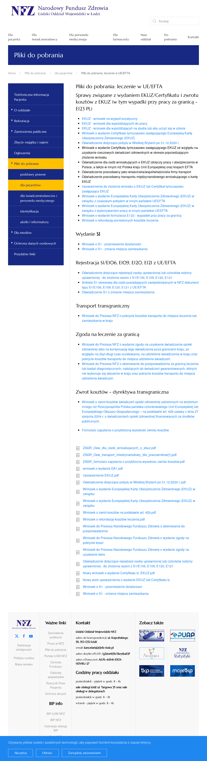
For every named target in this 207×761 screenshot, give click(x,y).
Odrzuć (47, 753)
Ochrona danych (55, 694)
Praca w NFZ (55, 643)
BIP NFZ (55, 720)
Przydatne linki (24, 254)
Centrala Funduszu (55, 664)
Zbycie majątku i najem (31, 142)
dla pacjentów (30, 185)
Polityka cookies (24, 658)
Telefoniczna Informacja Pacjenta (31, 97)
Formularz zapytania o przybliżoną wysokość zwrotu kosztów (125, 430)
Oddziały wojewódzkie (56, 675)
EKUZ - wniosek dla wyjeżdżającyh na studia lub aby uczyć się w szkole (133, 128)
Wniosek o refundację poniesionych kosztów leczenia (120, 220)
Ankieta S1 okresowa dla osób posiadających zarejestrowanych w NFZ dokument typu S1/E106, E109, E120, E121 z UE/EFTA (140, 285)
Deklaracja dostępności (24, 647)
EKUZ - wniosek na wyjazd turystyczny (109, 118)
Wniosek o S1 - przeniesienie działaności (111, 244)
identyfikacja (29, 211)
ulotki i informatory (34, 222)
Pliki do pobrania (26, 164)
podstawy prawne (33, 174)
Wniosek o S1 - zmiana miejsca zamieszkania (115, 249)
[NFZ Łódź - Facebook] (24, 635)
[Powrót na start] (99, 10)
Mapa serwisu (24, 664)
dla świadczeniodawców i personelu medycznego (38, 198)
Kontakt (193, 37)
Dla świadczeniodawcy (44, 37)
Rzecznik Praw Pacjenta (55, 685)
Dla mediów (23, 233)
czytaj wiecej (156, 653)
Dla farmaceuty (121, 37)
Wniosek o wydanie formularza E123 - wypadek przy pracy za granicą (131, 215)
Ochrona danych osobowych (35, 243)
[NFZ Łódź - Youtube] (31, 635)
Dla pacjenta (14, 37)
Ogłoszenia (22, 153)
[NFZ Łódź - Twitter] (17, 635)
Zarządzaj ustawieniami (84, 753)
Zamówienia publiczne (30, 132)
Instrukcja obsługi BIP (55, 728)
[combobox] (174, 21)
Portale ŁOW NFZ (55, 656)
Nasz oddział (146, 37)
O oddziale (22, 110)
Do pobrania (170, 37)
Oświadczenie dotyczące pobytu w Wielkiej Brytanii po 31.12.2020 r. (130, 142)
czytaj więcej (156, 635)
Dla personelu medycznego (78, 37)
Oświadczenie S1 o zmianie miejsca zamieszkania (118, 292)
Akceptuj (20, 753)
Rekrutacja (21, 121)
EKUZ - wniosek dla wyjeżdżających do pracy (114, 123)
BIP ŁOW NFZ (56, 714)
